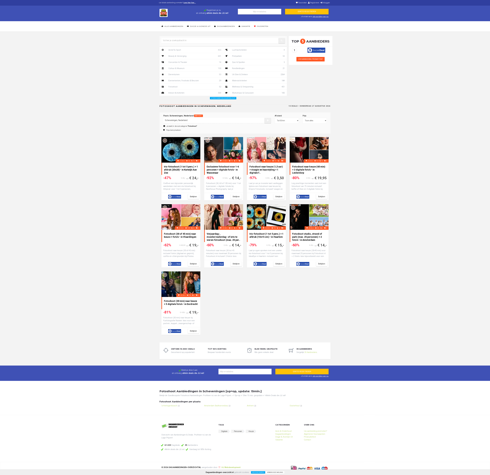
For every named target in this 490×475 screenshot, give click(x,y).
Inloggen (326, 3)
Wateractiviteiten (258, 80)
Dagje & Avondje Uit (200, 26)
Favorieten (302, 3)
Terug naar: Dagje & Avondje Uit (223, 98)
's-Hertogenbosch (169, 405)
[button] (282, 40)
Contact (307, 440)
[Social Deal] (316, 50)
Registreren (314, 3)
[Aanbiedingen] (188, 426)
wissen (199, 115)
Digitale (224, 431)
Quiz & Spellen (258, 62)
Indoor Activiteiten (194, 93)
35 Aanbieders (310, 352)
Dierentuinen (194, 74)
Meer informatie (258, 472)
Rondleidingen (258, 68)
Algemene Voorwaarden (314, 434)
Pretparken (258, 56)
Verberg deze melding (275, 472)
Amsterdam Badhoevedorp (216, 405)
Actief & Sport (194, 50)
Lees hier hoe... (189, 3)
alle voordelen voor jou (321, 16)
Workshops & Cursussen (258, 93)
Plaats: (182, 116)
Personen (238, 431)
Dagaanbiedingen (225, 26)
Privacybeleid (310, 437)
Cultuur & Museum (194, 68)
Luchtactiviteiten (258, 50)
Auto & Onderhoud (283, 431)
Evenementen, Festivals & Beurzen (194, 80)
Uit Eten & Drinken (258, 74)
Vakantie (245, 26)
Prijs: (305, 116)
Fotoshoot (194, 87)
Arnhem (250, 405)
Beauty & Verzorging (194, 56)
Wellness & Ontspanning (258, 87)
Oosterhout (295, 405)
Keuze (251, 431)
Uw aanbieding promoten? (310, 59)
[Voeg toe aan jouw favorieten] (164, 141)
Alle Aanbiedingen (173, 26)
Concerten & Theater (194, 62)
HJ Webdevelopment (231, 467)
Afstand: (278, 116)
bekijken (193, 197)
